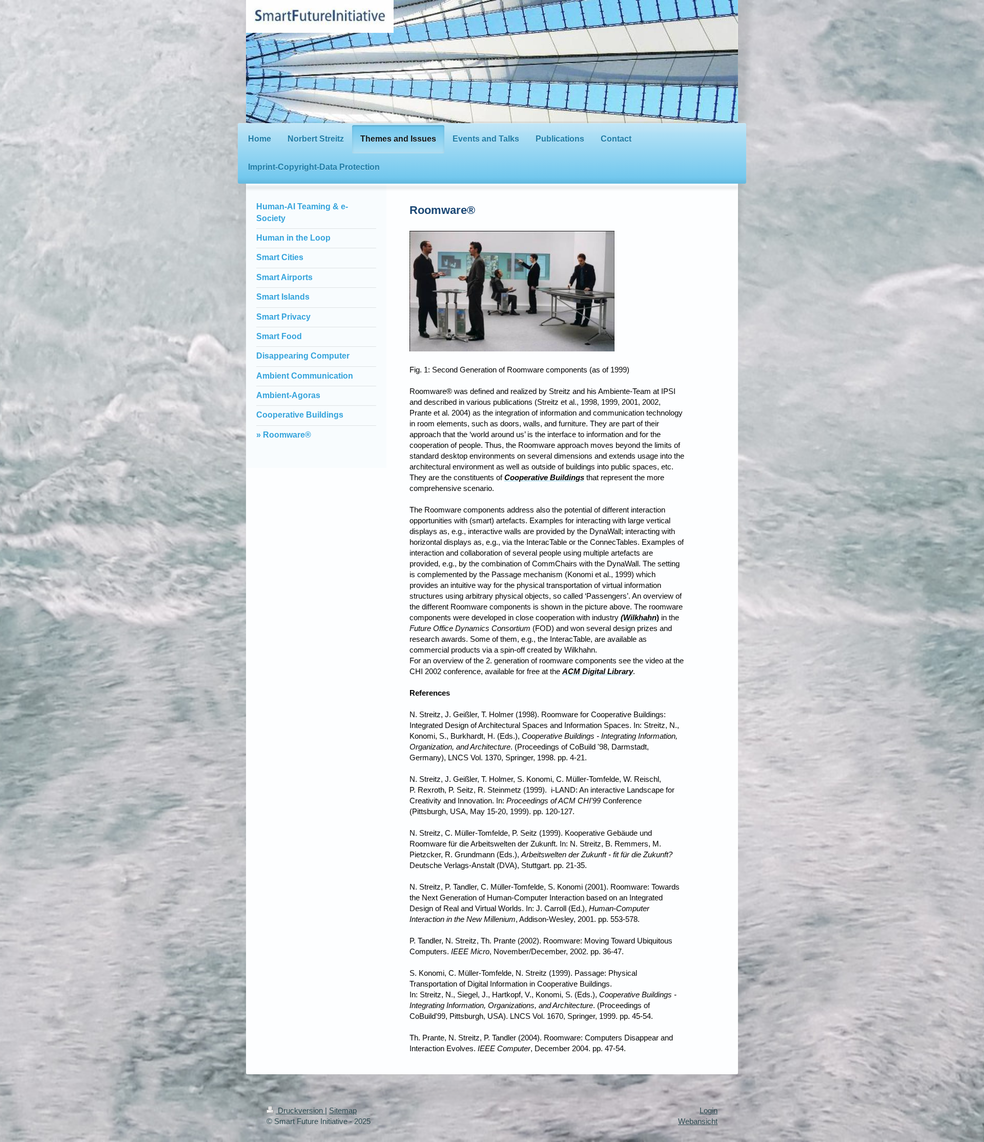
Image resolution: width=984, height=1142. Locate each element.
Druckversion (300, 1110)
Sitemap (343, 1110)
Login (708, 1110)
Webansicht (697, 1121)
